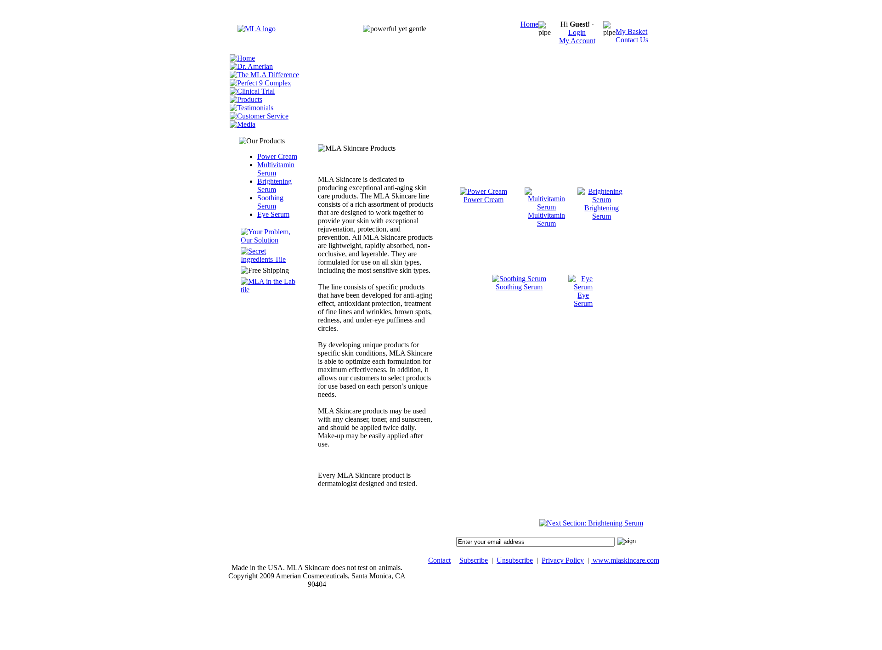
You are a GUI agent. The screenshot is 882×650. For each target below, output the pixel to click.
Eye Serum (273, 214)
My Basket (631, 31)
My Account (577, 41)
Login (577, 32)
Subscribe (473, 560)
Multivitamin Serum (275, 169)
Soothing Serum (270, 202)
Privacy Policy (563, 560)
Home (529, 24)
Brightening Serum (274, 185)
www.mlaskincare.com (625, 560)
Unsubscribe (515, 560)
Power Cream (277, 156)
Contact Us (632, 40)
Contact (439, 560)
